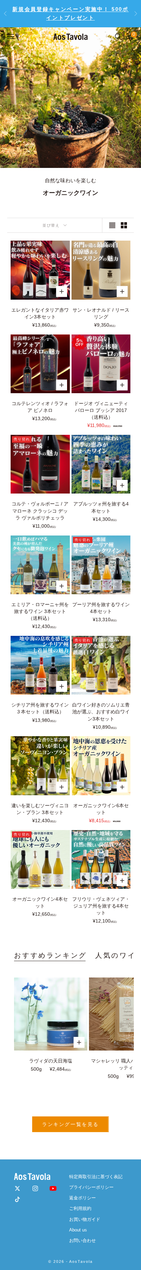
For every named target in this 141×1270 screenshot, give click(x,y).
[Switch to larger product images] (112, 225)
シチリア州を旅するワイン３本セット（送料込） (40, 708)
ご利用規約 (80, 1208)
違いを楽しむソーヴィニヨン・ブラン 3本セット (40, 809)
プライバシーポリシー (91, 1187)
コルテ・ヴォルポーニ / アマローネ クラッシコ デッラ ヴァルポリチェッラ (40, 510)
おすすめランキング (50, 955)
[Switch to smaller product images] (124, 225)
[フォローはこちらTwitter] (17, 1188)
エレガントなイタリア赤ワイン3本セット (40, 313)
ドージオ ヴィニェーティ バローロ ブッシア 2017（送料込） (101, 410)
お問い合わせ (82, 1240)
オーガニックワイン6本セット (101, 809)
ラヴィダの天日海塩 (50, 1061)
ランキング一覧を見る (70, 1124)
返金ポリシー (82, 1197)
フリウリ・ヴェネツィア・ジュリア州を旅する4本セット (101, 905)
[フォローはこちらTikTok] (17, 1199)
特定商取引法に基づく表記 (96, 1176)
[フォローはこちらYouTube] (53, 1188)
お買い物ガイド (84, 1219)
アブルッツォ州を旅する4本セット (101, 507)
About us (78, 1229)
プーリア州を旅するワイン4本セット (101, 608)
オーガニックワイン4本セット (40, 902)
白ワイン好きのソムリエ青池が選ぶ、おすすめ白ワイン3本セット (101, 711)
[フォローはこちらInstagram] (35, 1188)
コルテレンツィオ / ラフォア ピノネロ (40, 407)
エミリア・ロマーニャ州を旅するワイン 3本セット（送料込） (40, 611)
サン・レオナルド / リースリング (101, 313)
